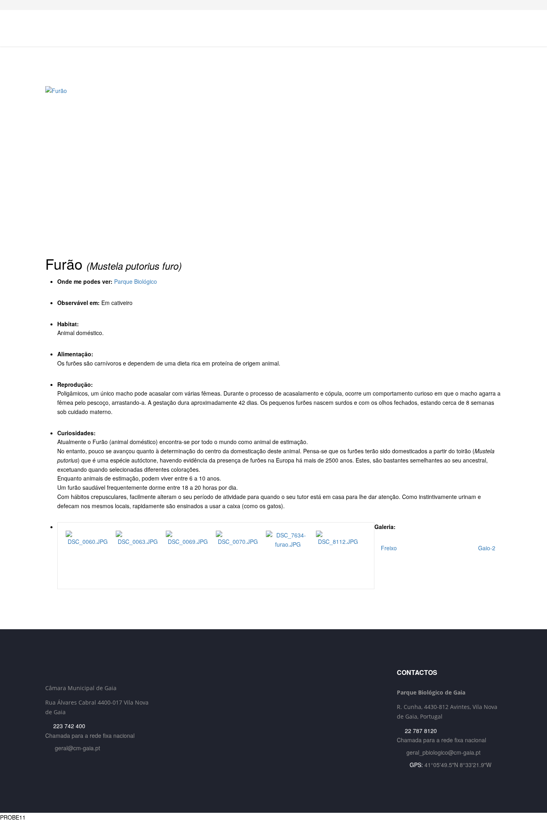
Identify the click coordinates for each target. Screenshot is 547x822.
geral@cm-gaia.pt (77, 748)
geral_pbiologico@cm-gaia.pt (443, 752)
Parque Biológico (135, 281)
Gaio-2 (487, 548)
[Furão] (273, 166)
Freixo (388, 548)
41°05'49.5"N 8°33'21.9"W (457, 765)
